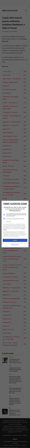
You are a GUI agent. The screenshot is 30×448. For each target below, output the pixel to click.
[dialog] (15, 224)
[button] (15, 222)
